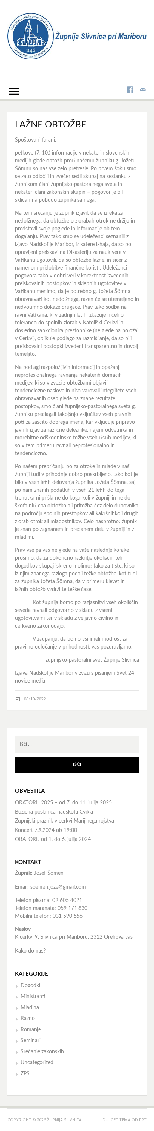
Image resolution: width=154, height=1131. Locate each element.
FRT (143, 1119)
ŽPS (25, 1073)
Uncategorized (37, 1062)
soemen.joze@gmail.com (58, 887)
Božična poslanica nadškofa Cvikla (54, 812)
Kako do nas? (30, 951)
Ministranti (33, 996)
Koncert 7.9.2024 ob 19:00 (46, 830)
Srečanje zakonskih (42, 1051)
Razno (28, 1018)
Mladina (30, 1007)
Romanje (31, 1029)
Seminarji (31, 1040)
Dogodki (30, 985)
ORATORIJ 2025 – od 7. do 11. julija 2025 (63, 802)
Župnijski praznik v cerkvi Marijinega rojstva (64, 821)
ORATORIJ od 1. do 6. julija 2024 (53, 839)
